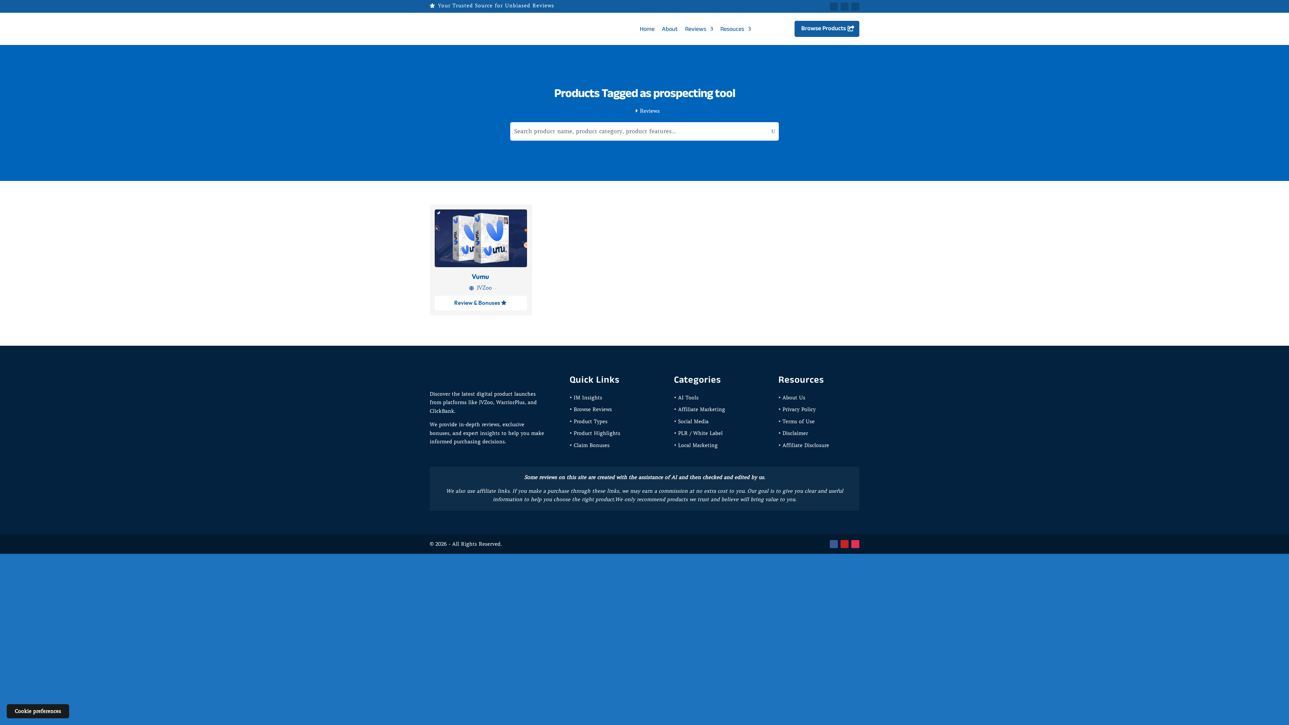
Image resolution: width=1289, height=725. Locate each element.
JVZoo (484, 287)
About (670, 29)
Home (647, 29)
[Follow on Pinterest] (855, 7)
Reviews (695, 29)
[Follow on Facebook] (834, 7)
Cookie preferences (38, 711)
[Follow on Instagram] (855, 544)
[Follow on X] (845, 7)
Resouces (732, 29)
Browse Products (823, 28)
